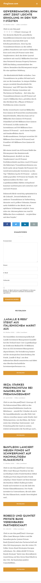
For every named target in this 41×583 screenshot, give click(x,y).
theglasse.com (10, 4)
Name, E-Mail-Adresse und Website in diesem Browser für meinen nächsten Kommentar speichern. (19, 291)
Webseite (6, 280)
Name (5, 265)
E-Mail (5, 272)
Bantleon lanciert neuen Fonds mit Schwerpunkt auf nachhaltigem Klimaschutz (18, 453)
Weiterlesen (21, 372)
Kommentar (7, 241)
